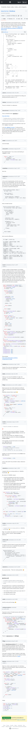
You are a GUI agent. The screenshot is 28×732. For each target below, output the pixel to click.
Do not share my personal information (19, 726)
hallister (4, 102)
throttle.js (12, 11)
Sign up (24, 2)
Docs (24, 725)
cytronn (4, 92)
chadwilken (5, 168)
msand (3, 264)
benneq (4, 661)
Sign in (19, 2)
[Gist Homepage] (10, 2)
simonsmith (5, 148)
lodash (19, 656)
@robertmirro (10, 635)
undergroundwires (6, 607)
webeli (3, 140)
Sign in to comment (21, 719)
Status (15, 725)
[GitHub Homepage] (10, 728)
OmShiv (4, 421)
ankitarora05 (5, 539)
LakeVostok (5, 176)
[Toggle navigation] (2, 2)
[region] (14, 61)
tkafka (3, 373)
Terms (4, 725)
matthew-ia (5, 364)
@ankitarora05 (5, 578)
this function (10, 127)
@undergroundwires (11, 644)
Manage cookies (9, 726)
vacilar (3, 599)
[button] (18, 16)
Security (11, 725)
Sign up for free (6, 717)
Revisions (11, 18)
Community (20, 725)
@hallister (15, 113)
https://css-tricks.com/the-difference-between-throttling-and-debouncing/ (12, 28)
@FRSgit (17, 635)
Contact (3, 726)
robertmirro (5, 468)
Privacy (7, 725)
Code (4, 18)
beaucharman (5, 11)
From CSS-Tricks (5, 115)
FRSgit (3, 384)
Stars (20, 18)
